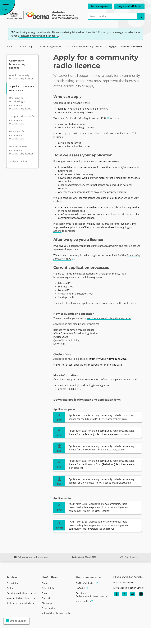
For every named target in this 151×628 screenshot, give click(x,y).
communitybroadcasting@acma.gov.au (109, 318)
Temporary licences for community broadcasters (22, 120)
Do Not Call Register (86, 583)
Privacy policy (48, 608)
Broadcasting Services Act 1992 (90, 118)
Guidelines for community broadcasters (17, 135)
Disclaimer (47, 603)
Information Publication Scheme (129, 587)
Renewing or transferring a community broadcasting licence (20, 103)
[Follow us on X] (124, 594)
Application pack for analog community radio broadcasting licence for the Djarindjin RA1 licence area (101, 432)
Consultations (13, 583)
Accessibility (48, 588)
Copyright (46, 598)
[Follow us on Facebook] (116, 594)
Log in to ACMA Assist (129, 6)
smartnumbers (83, 601)
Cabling (10, 588)
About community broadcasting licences (21, 76)
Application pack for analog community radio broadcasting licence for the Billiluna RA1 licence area (101, 417)
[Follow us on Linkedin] (132, 594)
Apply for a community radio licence (22, 88)
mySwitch (80, 588)
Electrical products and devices (21, 593)
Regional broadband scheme (20, 603)
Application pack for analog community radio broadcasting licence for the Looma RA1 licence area (101, 447)
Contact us (47, 583)
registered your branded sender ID (38, 35)
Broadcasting (25, 46)
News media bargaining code (20, 598)
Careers (45, 593)
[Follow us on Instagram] (141, 594)
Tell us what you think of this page (30, 557)
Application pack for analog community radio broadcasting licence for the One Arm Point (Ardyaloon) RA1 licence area (101, 464)
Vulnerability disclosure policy (56, 613)
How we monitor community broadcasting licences (21, 150)
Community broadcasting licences (85, 46)
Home (9, 46)
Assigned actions (18, 161)
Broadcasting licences (50, 46)
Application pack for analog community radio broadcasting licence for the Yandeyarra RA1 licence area (101, 481)
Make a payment (100, 6)
